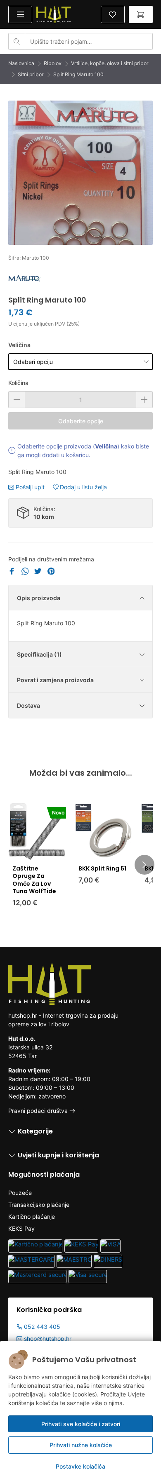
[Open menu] (20, 14)
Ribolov (53, 63)
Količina (18, 382)
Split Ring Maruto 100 (78, 74)
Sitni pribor (31, 74)
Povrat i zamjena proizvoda (55, 679)
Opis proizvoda (38, 597)
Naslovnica (21, 63)
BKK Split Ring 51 (102, 868)
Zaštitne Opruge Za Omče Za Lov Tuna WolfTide (34, 879)
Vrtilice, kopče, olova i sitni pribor (110, 63)
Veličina (19, 344)
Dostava (28, 705)
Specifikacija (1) (39, 654)
